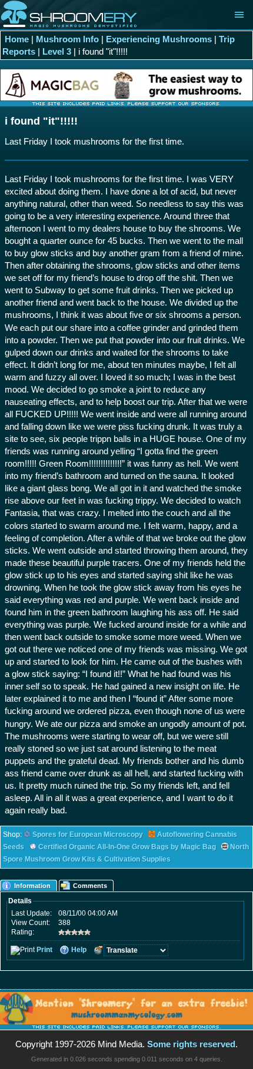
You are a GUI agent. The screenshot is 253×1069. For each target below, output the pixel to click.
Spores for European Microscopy (87, 834)
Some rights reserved (191, 1044)
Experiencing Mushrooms (159, 39)
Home (17, 39)
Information (32, 885)
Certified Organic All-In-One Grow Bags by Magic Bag (127, 847)
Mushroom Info (67, 39)
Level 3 (56, 51)
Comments (90, 885)
